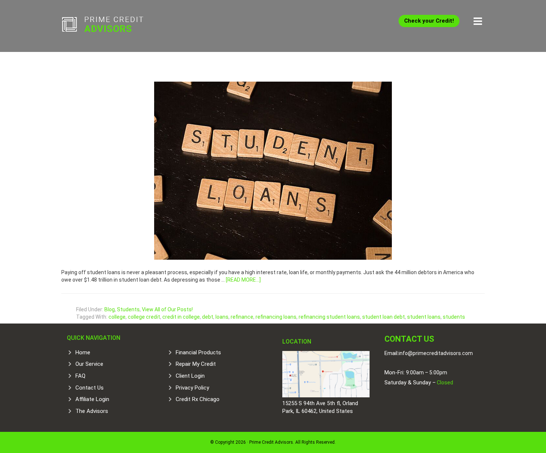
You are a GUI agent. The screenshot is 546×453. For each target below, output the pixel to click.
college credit (144, 317)
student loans (424, 317)
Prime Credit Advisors (117, 26)
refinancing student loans (329, 317)
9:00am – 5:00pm (426, 372)
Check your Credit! (429, 20)
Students (128, 309)
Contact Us (89, 387)
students (454, 317)
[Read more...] (243, 280)
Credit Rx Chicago (198, 399)
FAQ (80, 375)
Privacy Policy (192, 387)
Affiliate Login (92, 399)
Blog (109, 309)
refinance (242, 317)
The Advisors (91, 411)
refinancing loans (276, 317)
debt (207, 317)
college (117, 317)
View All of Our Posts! (167, 309)
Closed (444, 382)
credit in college (181, 317)
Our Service (89, 364)
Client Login (190, 375)
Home (82, 352)
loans (221, 317)
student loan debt (383, 317)
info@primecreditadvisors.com (436, 353)
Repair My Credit (196, 364)
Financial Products (198, 352)
